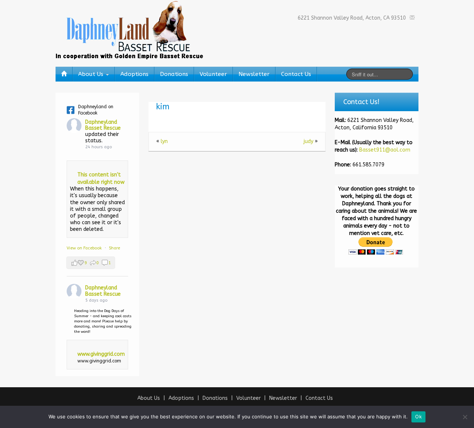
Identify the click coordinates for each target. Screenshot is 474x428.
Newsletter (254, 74)
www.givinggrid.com (101, 354)
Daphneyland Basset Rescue (103, 125)
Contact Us (296, 74)
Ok (418, 416)
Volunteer (213, 74)
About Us (91, 74)
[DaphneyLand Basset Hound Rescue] (130, 29)
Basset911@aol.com (384, 150)
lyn (164, 141)
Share (114, 248)
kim (163, 107)
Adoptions (134, 74)
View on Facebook (85, 248)
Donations (174, 74)
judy (308, 141)
